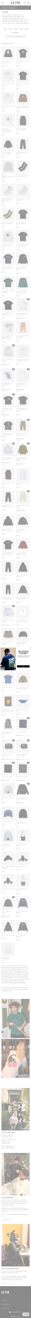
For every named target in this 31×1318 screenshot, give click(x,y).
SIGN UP (23, 666)
